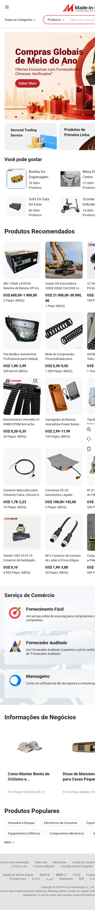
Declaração (59, 862)
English (29, 874)
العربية (49, 878)
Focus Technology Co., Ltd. (79, 887)
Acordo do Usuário (83, 862)
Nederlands (66, 878)
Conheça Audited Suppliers (77, 866)
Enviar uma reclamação (15, 862)
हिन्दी (81, 878)
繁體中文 (61, 874)
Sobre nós (41, 862)
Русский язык (18, 878)
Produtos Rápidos (44, 866)
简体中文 (45, 874)
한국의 (36, 878)
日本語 (77, 874)
